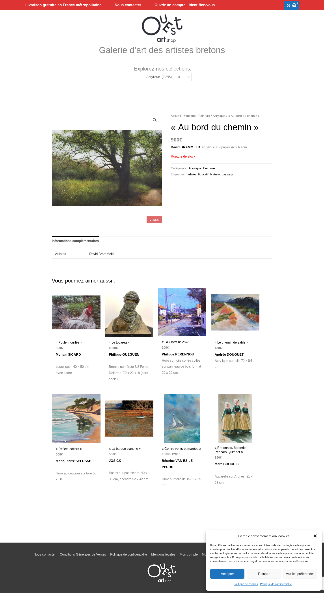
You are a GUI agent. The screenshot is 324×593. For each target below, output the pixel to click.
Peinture (204, 115)
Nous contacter (45, 554)
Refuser (264, 574)
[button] (315, 536)
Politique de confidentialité (276, 584)
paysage (227, 174)
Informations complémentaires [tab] (75, 241)
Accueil (176, 115)
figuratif (203, 174)
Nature (215, 174)
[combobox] (163, 77)
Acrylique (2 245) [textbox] (162, 77)
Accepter (227, 574)
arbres (191, 174)
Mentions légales (163, 554)
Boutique (189, 115)
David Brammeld (101, 254)
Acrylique (219, 115)
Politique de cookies (246, 584)
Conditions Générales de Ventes (83, 554)
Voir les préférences (300, 574)
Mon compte (189, 554)
